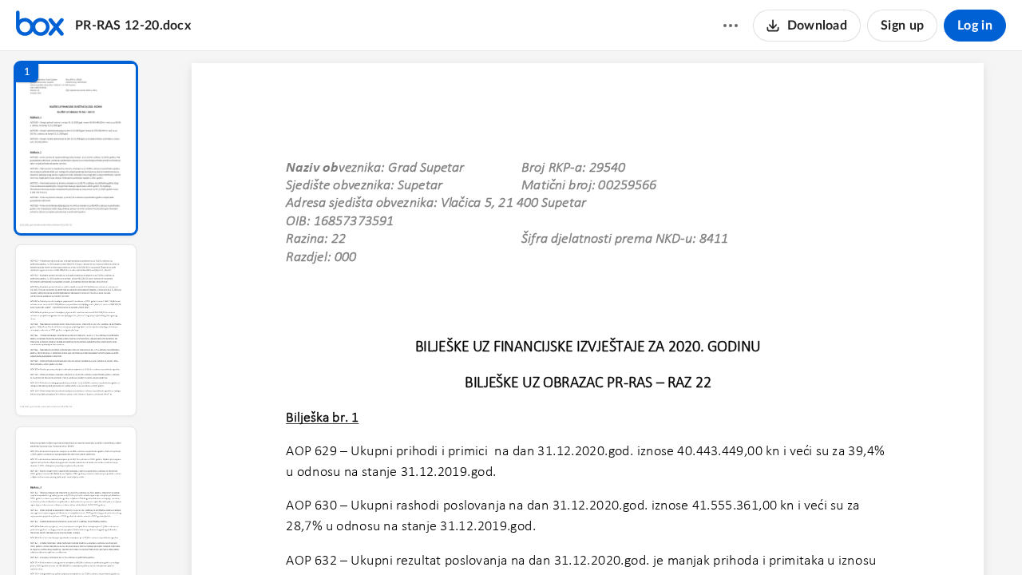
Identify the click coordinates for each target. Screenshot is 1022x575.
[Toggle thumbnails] (441, 536)
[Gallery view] (706, 536)
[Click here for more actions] (731, 26)
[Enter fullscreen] (734, 536)
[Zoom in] (643, 535)
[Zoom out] (589, 535)
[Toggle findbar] (469, 536)
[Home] (40, 25)
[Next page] (555, 535)
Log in (974, 25)
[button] (76, 148)
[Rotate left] (675, 536)
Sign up (902, 25)
